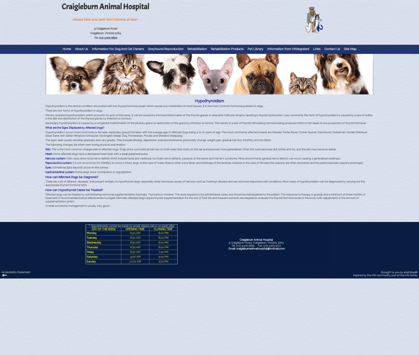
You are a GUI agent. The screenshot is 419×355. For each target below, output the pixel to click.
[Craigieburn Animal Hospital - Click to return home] (313, 20)
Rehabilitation (197, 49)
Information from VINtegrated (288, 49)
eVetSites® (410, 272)
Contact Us (332, 49)
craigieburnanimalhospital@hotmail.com (260, 248)
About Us (81, 49)
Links (316, 49)
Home (67, 49)
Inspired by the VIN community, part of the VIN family (385, 275)
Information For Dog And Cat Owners (118, 49)
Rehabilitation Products (227, 49)
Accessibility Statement (16, 272)
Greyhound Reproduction (165, 49)
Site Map (350, 49)
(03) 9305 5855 (108, 37)
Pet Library (255, 49)
